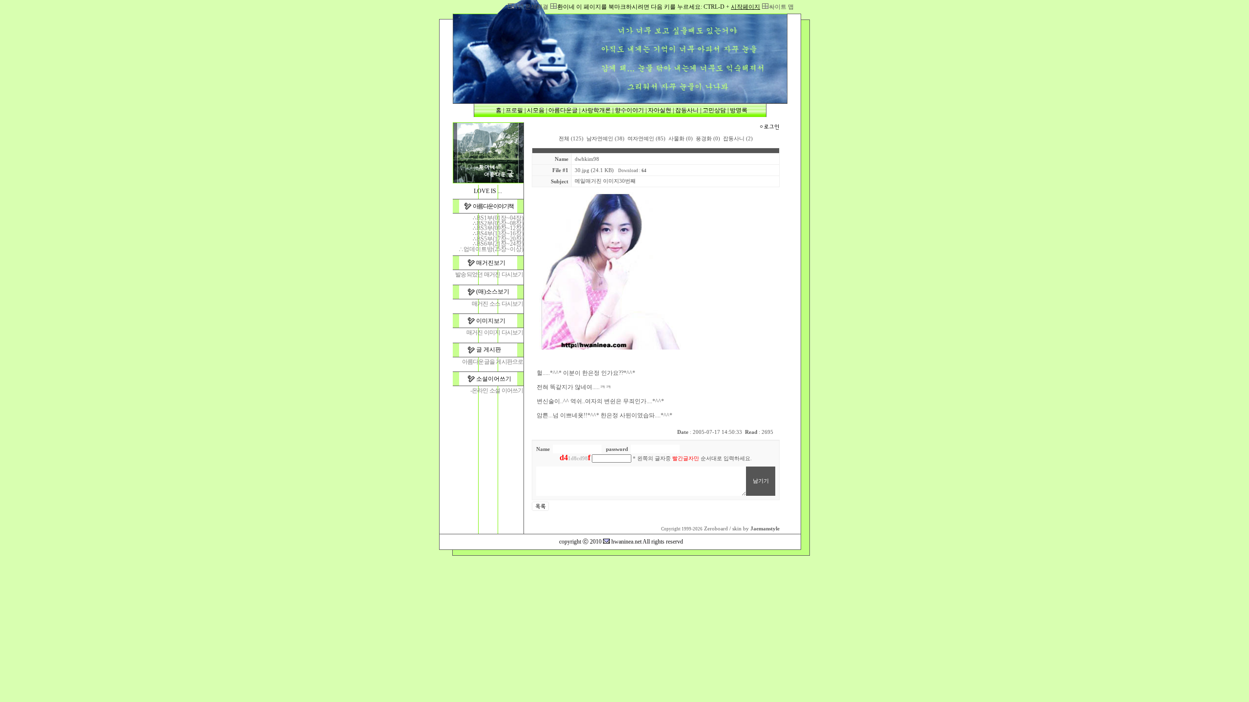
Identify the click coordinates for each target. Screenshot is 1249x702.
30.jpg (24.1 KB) (594, 170)
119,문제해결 (531, 6)
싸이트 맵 (781, 6)
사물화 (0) (680, 138)
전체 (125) (571, 138)
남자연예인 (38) (605, 138)
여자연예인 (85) (646, 138)
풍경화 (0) (708, 138)
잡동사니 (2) (738, 138)
